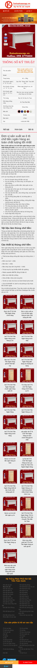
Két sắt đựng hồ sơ (8, 611)
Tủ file (5, 638)
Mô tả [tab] (30, 129)
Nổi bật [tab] (6, 129)
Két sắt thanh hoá (25, 588)
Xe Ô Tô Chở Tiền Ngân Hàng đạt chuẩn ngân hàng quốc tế (10, 388)
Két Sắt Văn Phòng (8, 607)
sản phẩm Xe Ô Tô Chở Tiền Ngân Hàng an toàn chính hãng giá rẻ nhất (27, 435)
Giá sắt (5, 634)
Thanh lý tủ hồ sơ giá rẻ (10, 645)
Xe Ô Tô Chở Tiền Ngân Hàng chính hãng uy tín (10, 338)
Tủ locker (22, 636)
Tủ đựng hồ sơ (24, 640)
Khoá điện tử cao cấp (9, 617)
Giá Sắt (5, 653)
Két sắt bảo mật (8, 598)
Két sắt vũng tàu (8, 588)
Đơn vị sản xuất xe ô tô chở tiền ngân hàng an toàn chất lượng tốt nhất (27, 314)
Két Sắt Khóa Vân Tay (26, 605)
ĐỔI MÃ (6, 11)
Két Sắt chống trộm (9, 615)
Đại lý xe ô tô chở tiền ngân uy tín (10, 514)
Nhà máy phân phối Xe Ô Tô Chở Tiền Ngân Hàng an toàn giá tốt (27, 543)
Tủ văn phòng (24, 643)
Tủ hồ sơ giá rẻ (7, 641)
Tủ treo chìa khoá (25, 632)
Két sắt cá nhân (24, 598)
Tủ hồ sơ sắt (6, 632)
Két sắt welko (24, 592)
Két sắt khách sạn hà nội (27, 587)
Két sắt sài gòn (7, 585)
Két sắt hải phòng (25, 585)
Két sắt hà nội (24, 590)
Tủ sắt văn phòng (8, 630)
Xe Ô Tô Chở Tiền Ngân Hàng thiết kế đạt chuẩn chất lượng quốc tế (10, 489)
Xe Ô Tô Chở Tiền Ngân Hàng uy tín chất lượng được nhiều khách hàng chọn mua (27, 490)
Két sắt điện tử (7, 590)
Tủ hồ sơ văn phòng (26, 641)
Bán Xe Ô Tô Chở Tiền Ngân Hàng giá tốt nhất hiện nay (10, 363)
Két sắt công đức (25, 602)
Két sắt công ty (24, 596)
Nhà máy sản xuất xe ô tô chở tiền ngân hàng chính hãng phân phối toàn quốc (10, 569)
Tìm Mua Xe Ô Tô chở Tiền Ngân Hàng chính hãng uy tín (27, 388)
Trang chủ (10, 662)
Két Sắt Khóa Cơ (25, 604)
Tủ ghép (5, 636)
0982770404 (28, 662)
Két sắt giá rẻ (24, 594)
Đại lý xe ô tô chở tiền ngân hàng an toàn (10, 461)
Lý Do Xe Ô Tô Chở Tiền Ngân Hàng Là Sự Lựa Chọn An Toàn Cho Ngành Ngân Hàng (27, 463)
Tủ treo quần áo (24, 634)
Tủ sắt (21, 638)
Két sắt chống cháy (25, 600)
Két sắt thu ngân (8, 602)
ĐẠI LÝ (30, 11)
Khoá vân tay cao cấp (26, 615)
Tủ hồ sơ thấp (24, 628)
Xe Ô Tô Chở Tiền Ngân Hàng (10, 411)
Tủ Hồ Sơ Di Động (8, 649)
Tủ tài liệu (22, 630)
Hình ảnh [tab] (18, 129)
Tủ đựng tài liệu (7, 640)
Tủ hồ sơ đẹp (7, 628)
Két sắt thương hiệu (9, 600)
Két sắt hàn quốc (8, 594)
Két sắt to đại (7, 596)
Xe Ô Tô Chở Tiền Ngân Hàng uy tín (27, 411)
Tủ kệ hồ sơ (23, 653)
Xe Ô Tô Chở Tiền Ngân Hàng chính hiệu (27, 338)
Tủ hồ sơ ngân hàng (9, 643)
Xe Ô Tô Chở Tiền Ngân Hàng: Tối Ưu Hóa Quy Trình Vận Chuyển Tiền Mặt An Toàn (27, 517)
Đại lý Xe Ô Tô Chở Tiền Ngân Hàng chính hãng (10, 313)
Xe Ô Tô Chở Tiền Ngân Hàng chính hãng (10, 433)
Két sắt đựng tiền (8, 592)
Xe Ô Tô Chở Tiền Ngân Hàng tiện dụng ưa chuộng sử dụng (27, 363)
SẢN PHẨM (19, 11)
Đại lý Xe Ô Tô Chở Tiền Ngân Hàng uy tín (10, 542)
